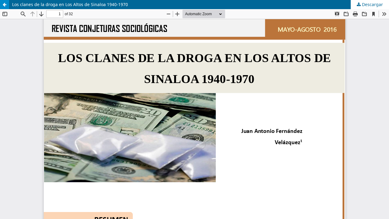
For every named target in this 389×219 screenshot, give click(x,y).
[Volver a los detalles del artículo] (4, 4)
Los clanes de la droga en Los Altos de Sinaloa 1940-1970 (70, 4)
